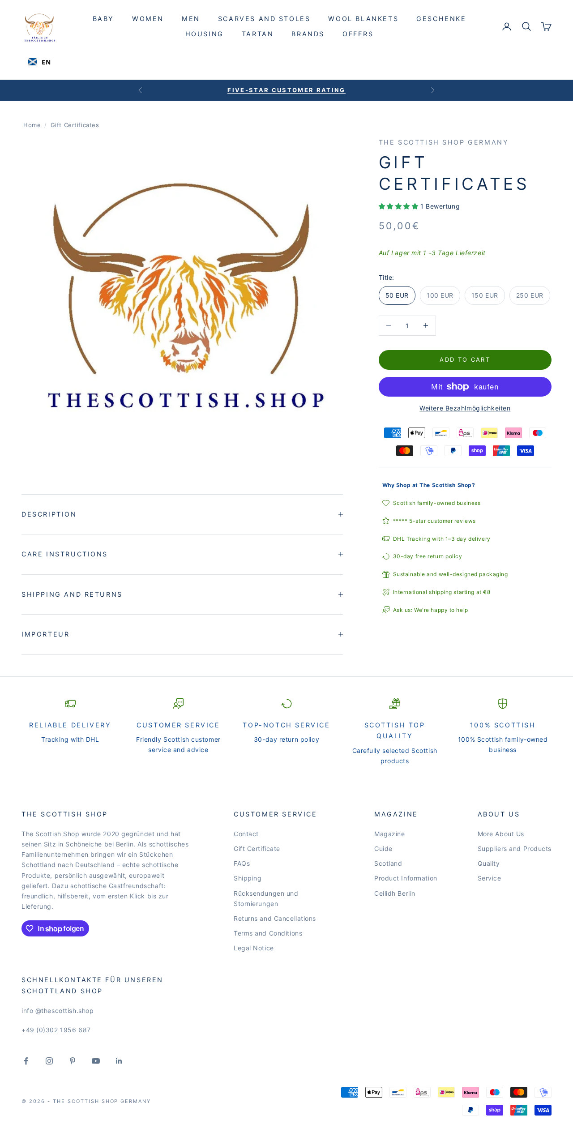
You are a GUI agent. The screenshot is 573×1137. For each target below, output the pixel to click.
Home (32, 124)
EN (46, 62)
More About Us (501, 834)
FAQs (242, 863)
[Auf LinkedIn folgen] (119, 1060)
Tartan (258, 34)
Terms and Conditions (268, 933)
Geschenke (441, 18)
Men (191, 18)
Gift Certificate (257, 848)
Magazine (389, 834)
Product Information (405, 878)
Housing (204, 34)
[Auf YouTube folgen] (95, 1060)
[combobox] (39, 62)
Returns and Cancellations (275, 918)
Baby (103, 18)
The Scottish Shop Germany (444, 142)
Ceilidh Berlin (394, 893)
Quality (489, 863)
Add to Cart (465, 359)
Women (148, 18)
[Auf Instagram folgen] (49, 1060)
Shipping (247, 878)
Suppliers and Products (515, 848)
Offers (358, 34)
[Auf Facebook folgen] (25, 1060)
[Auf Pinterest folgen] (72, 1060)
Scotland (388, 863)
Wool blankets (363, 18)
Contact (246, 834)
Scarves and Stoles (264, 18)
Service (489, 878)
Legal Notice (254, 948)
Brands (308, 34)
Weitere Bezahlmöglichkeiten (464, 408)
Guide (383, 848)
